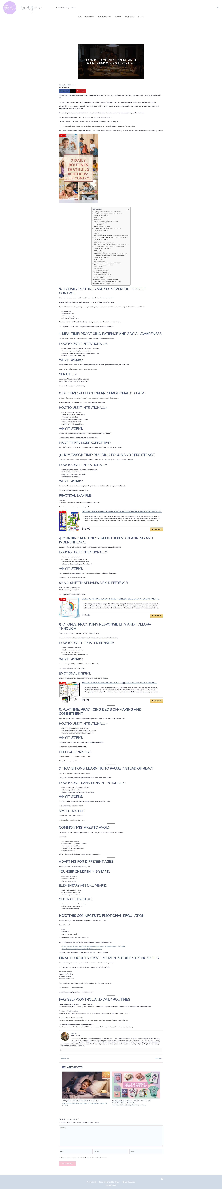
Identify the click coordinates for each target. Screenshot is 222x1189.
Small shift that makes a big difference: (105, 243)
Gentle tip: (98, 219)
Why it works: (99, 217)
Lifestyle (118, 17)
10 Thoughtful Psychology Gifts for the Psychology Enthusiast (131, 1101)
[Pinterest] (60, 1050)
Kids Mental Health (78, 1103)
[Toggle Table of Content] (127, 209)
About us (141, 17)
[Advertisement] (111, 31)
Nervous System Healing (98, 1103)
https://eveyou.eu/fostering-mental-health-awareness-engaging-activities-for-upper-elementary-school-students (94, 946)
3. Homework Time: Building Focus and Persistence (107, 228)
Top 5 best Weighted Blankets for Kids (80, 1101)
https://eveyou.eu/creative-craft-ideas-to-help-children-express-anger (82, 949)
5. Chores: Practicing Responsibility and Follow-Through (109, 246)
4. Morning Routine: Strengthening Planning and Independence (110, 237)
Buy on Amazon (156, 529)
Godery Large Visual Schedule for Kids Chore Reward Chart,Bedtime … (112, 235)
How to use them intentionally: (103, 248)
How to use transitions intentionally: (104, 264)
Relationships (134, 1105)
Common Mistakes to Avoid (101, 270)
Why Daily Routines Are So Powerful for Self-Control (107, 211)
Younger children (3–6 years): (104, 274)
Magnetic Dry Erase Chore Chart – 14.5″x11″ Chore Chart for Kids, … (112, 253)
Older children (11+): (101, 277)
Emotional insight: (100, 252)
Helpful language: (100, 261)
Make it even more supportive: (103, 226)
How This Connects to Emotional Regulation (106, 279)
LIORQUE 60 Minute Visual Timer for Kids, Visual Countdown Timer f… (112, 244)
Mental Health (89, 17)
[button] (218, 8)
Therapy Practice (104, 17)
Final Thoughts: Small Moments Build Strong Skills (107, 281)
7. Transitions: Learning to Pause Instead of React (107, 263)
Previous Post (64, 1058)
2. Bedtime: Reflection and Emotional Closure (106, 221)
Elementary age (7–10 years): (104, 276)
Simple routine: (99, 268)
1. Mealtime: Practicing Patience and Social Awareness (108, 213)
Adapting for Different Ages (101, 272)
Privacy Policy (91, 1182)
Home (79, 17)
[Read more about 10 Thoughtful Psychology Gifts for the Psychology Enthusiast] (136, 1085)
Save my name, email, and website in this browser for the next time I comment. (84, 1158)
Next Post (159, 1058)
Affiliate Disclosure (128, 1182)
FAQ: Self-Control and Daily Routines (104, 283)
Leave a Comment (67, 1103)
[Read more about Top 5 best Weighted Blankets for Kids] (86, 1085)
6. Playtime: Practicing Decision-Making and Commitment (109, 255)
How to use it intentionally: (102, 215)
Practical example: (100, 233)
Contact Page (130, 17)
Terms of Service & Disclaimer (109, 1182)
